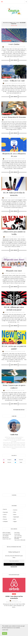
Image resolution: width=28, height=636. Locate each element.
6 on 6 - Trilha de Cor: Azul (14, 80)
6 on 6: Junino (14, 44)
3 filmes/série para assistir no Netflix (14, 232)
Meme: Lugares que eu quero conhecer (14, 386)
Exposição (5, 512)
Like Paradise (6, 535)
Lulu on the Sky (18, 535)
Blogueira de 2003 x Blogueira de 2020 (14, 154)
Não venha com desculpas (17, 538)
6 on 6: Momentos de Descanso (14, 117)
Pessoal (5, 519)
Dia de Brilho (17, 534)
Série (14, 519)
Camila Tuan (8, 46)
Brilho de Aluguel (6, 532)
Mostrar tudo (14, 25)
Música (4, 516)
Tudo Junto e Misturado (19, 540)
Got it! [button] (4, 633)
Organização (16, 516)
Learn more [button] (5, 629)
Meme (14, 514)
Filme (14, 512)
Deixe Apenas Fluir (7, 534)
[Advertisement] (15, 478)
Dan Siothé (16, 532)
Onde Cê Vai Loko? (7, 538)
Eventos (15, 509)
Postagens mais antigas (19, 409)
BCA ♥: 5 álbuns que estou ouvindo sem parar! (14, 308)
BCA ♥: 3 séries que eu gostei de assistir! (14, 347)
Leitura (4, 514)
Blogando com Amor (14, 270)
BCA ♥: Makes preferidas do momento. (14, 193)
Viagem (15, 521)
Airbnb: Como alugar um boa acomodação (14, 597)
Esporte (5, 509)
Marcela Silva (6, 537)
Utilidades (5, 521)
